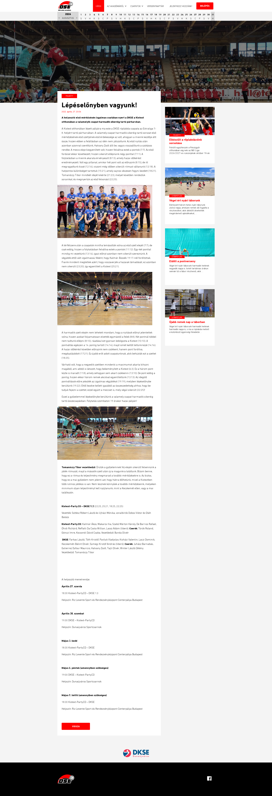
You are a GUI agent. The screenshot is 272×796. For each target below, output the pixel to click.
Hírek (98, 6)
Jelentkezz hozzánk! (180, 6)
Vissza (76, 726)
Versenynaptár (155, 6)
